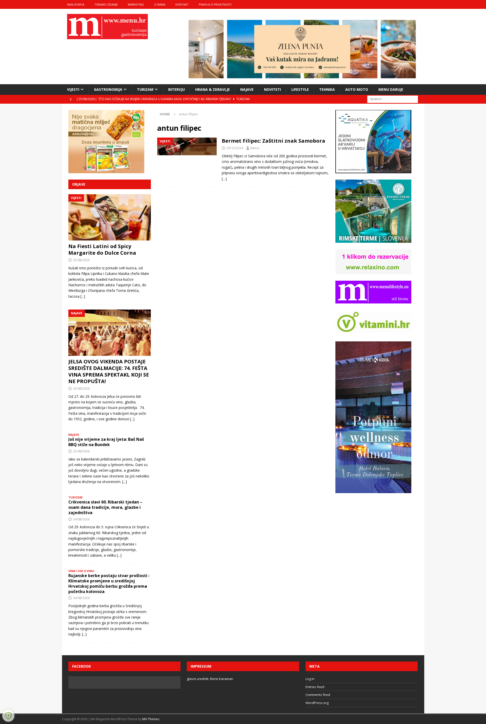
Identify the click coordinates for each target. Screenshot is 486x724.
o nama (159, 4)
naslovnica (75, 4)
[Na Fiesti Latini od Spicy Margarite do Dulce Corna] (109, 217)
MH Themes (150, 719)
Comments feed (318, 694)
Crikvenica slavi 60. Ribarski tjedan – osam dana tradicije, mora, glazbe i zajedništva (105, 507)
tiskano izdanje (106, 4)
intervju (176, 89)
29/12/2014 (234, 148)
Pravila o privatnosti (215, 4)
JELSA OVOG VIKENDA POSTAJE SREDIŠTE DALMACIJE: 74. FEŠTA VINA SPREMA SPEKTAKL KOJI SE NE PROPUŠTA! (108, 371)
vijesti (73, 89)
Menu (254, 148)
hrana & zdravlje (212, 89)
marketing (136, 4)
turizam (145, 89)
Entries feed (315, 687)
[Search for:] (392, 98)
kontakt (182, 4)
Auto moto (356, 89)
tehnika (327, 89)
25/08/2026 (81, 260)
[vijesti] (187, 146)
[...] (82, 296)
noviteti (272, 89)
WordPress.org (317, 702)
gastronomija (108, 89)
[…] (224, 178)
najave (247, 89)
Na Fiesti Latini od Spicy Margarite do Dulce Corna (102, 249)
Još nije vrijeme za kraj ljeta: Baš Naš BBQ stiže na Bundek (106, 441)
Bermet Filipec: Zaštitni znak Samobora (273, 140)
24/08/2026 (81, 519)
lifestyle (300, 89)
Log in (310, 678)
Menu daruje (390, 89)
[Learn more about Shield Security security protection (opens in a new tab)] (8, 716)
